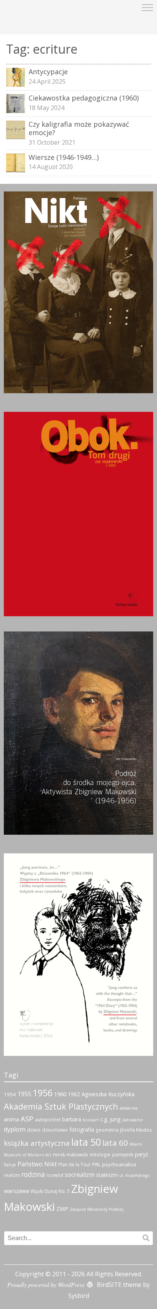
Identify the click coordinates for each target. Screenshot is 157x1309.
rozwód (54, 1175)
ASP (27, 1118)
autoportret (48, 1119)
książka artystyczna (37, 1143)
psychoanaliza (119, 1164)
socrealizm (80, 1174)
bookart (91, 1119)
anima (11, 1119)
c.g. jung (110, 1119)
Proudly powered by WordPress (45, 1284)
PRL (96, 1164)
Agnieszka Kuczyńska (108, 1094)
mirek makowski (70, 1154)
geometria (107, 1130)
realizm (12, 1175)
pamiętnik (122, 1154)
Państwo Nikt (37, 1164)
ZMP (62, 1208)
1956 (43, 1093)
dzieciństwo (55, 1130)
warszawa (16, 1190)
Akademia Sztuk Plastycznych (61, 1106)
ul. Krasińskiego (134, 1175)
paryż (141, 1154)
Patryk (10, 1164)
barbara (71, 1119)
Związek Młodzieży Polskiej (96, 1209)
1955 (24, 1094)
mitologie (100, 1154)
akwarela (129, 1108)
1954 (10, 1094)
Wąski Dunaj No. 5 (50, 1191)
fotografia (81, 1129)
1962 (74, 1094)
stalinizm (107, 1174)
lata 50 (86, 1142)
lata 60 (115, 1142)
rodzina (33, 1174)
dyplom (15, 1129)
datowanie (132, 1119)
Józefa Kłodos (136, 1129)
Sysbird (78, 1295)
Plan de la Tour (74, 1164)
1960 (60, 1094)
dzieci (33, 1129)
